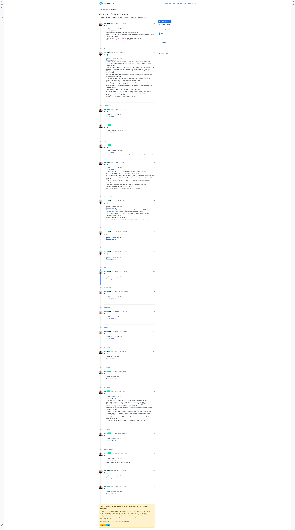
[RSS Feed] (145, 17)
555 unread (163, 42)
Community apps (178, 3)
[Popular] (2, 11)
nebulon (106, 125)
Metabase (114, 17)
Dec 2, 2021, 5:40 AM (120, 109)
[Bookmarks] (2, 14)
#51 (154, 125)
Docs (189, 3)
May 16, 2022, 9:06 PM (120, 351)
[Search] (2, 17)
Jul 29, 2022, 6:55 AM (121, 453)
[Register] (293, 5)
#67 (154, 486)
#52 (154, 145)
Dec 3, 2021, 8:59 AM (121, 125)
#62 (154, 371)
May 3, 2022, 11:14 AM (121, 331)
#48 (154, 23)
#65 (154, 453)
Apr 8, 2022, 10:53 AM (121, 311)
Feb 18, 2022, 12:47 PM (121, 251)
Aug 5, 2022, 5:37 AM (120, 486)
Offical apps (168, 3)
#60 (154, 331)
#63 (154, 391)
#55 (154, 231)
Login (108, 525)
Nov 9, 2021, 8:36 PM (120, 52)
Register (103, 525)
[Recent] (2, 5)
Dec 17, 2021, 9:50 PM (120, 162)
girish (105, 23)
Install (194, 3)
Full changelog (110, 31)
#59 (154, 311)
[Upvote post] (151, 44)
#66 (154, 470)
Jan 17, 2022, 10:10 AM (121, 200)
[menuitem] (293, 2)
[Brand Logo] (101, 4)
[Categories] (2, 2)
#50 (154, 109)
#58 (154, 291)
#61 (154, 351)
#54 (154, 200)
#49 (154, 52)
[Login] (293, 2)
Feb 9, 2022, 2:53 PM (121, 231)
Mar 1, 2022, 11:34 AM (121, 271)
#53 (154, 162)
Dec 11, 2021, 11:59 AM (121, 145)
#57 (154, 271)
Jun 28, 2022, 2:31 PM (121, 433)
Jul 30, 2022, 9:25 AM (120, 470)
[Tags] (2, 8)
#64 (154, 433)
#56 (154, 251)
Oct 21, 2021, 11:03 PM (120, 23)
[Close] (153, 506)
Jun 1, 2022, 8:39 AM (121, 371)
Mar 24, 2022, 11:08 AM (122, 291)
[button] (2, 525)
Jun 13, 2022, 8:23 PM (120, 391)
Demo (185, 3)
